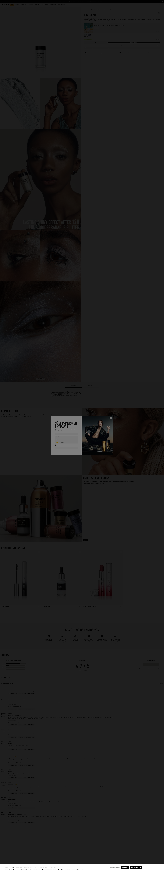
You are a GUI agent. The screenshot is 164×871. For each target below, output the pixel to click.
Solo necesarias (125, 867)
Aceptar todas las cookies (136, 867)
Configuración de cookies (115, 867)
